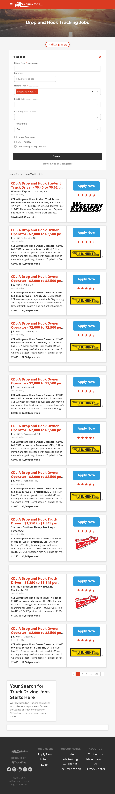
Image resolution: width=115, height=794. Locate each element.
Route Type (20, 99)
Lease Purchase (26, 137)
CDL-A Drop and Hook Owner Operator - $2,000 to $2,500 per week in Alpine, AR (37, 383)
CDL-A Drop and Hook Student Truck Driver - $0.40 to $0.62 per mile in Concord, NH (37, 187)
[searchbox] (28, 69)
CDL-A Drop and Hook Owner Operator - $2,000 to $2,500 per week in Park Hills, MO (37, 476)
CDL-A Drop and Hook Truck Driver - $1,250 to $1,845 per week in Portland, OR (34, 523)
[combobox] (57, 68)
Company (18, 111)
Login (45, 764)
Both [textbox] (19, 129)
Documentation (70, 769)
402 (96, 674)
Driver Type (19, 63)
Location (18, 73)
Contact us (95, 754)
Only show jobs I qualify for (32, 146)
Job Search (45, 759)
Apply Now (86, 186)
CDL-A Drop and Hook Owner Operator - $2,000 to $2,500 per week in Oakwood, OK (37, 327)
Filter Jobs (58, 44)
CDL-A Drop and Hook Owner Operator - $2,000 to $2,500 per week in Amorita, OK (37, 234)
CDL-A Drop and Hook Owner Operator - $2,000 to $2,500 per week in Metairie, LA (37, 632)
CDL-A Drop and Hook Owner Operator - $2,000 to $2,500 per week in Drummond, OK (37, 429)
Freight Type (20, 86)
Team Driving (20, 124)
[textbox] (35, 78)
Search (57, 156)
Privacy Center (95, 769)
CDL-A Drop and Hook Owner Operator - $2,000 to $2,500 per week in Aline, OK (37, 280)
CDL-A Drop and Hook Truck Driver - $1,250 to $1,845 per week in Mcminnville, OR (34, 582)
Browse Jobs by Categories (58, 163)
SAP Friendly (24, 142)
